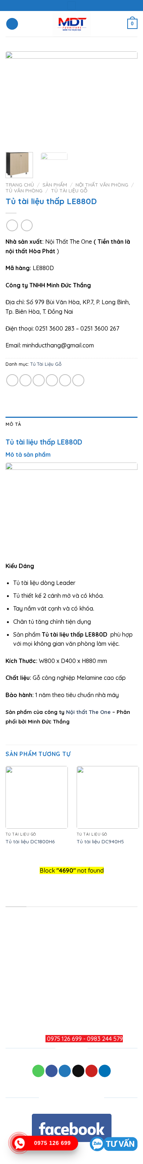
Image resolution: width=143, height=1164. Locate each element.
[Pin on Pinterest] (65, 380)
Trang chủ (20, 184)
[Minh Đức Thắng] (72, 24)
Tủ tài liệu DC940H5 (100, 841)
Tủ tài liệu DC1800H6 (30, 841)
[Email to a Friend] (52, 380)
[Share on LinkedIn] (78, 380)
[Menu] (12, 24)
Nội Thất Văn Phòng (102, 184)
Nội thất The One (88, 712)
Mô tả (13, 424)
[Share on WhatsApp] (12, 380)
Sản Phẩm (55, 184)
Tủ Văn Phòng (24, 190)
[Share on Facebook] (25, 380)
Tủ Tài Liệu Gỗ (69, 190)
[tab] (72, 424)
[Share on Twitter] (39, 380)
